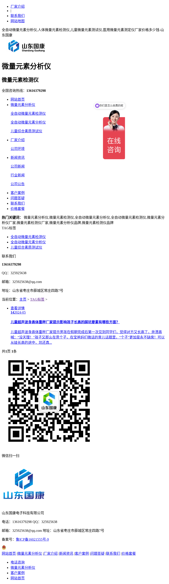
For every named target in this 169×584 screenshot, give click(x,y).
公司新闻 (18, 166)
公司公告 (18, 184)
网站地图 (18, 21)
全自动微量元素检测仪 (28, 113)
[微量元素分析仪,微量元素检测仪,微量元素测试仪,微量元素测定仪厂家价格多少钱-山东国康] (27, 54)
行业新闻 (18, 175)
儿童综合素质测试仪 (26, 131)
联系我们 (18, 16)
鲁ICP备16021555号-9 (32, 539)
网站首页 (18, 99)
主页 (22, 299)
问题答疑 (18, 198)
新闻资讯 (18, 157)
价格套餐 (18, 209)
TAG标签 (37, 299)
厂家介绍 (18, 6)
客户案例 (18, 193)
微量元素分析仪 (23, 105)
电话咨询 (18, 562)
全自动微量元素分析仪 (28, 122)
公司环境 (18, 149)
